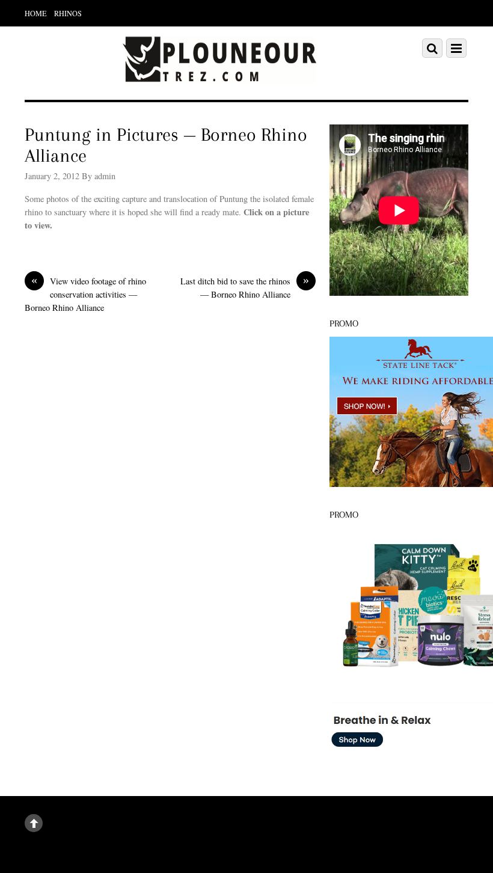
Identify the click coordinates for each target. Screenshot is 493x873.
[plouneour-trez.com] (219, 76)
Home (35, 13)
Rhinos (68, 13)
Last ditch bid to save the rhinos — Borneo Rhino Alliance (244, 287)
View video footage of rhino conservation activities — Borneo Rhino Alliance (85, 294)
